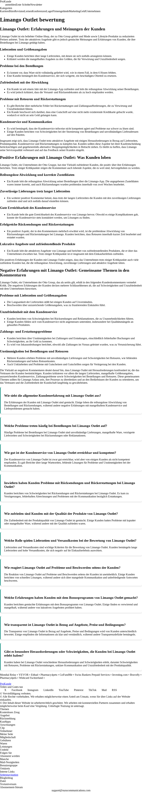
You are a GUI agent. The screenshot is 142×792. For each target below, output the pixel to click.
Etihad (34, 674)
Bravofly (135, 674)
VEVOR (24, 674)
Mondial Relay (8, 674)
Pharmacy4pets (49, 674)
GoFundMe (66, 674)
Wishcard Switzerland (31, 677)
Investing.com (120, 674)
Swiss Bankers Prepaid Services (92, 674)
